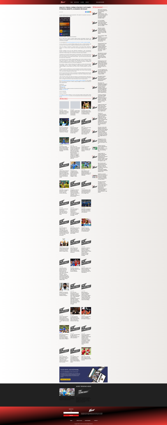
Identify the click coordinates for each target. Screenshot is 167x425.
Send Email (63, 86)
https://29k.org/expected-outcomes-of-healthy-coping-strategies (78, 42)
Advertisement (87, 420)
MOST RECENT (76, 2)
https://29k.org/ (65, 89)
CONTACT (87, 2)
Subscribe (71, 415)
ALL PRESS (82, 2)
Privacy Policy (79, 420)
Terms (71, 420)
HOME (72, 2)
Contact (96, 420)
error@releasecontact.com (64, 95)
